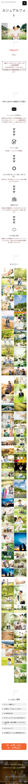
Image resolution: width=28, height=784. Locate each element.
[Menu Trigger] (24, 3)
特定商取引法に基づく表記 (9, 767)
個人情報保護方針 (21, 767)
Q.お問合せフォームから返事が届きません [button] (14, 733)
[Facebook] (12, 772)
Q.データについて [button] (8, 728)
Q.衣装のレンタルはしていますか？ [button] (13, 709)
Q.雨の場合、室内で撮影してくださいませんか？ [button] (14, 723)
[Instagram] (15, 772)
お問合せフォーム (13, 120)
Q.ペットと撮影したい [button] (9, 704)
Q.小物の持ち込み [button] (8, 713)
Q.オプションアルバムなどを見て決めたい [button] (14, 718)
